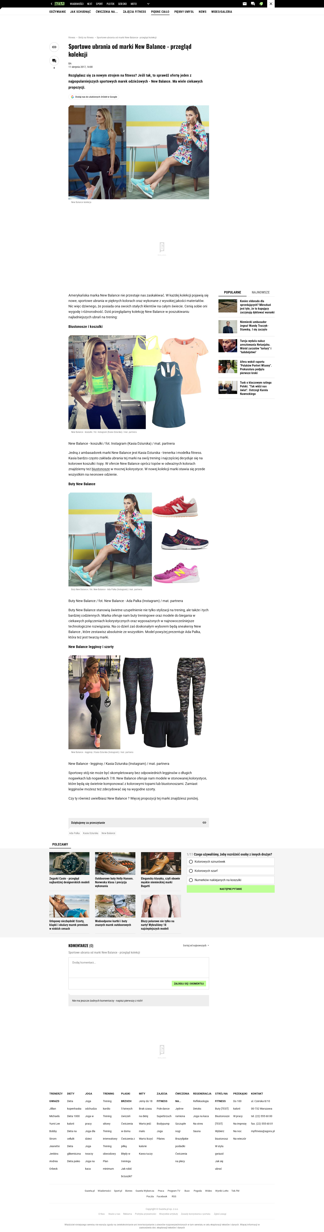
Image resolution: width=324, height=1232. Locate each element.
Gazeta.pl (90, 1190)
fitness (72, 37)
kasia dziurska (90, 833)
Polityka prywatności (145, 1214)
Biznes (128, 1190)
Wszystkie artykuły (168, 1214)
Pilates (161, 1138)
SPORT (99, 3)
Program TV (174, 1190)
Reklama (127, 1214)
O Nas (101, 1214)
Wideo (208, 1190)
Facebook (162, 1196)
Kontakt (257, 1093)
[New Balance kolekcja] (138, 152)
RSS (174, 1196)
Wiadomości (104, 1190)
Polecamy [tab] (60, 844)
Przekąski (240, 1093)
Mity (142, 1093)
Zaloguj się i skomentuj (189, 983)
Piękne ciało (160, 12)
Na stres (198, 1123)
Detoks (197, 1108)
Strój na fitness (86, 37)
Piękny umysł (184, 12)
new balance (108, 833)
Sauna (197, 1131)
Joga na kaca (201, 1116)
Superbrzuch (164, 1116)
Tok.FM (235, 1190)
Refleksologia (201, 1101)
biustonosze (101, 469)
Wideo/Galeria (221, 12)
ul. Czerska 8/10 (260, 1101)
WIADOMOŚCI (76, 3)
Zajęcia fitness (134, 12)
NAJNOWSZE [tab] (261, 292)
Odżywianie (57, 12)
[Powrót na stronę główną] (271, 4)
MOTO (134, 3)
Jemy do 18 (145, 1101)
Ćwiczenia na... (107, 12)
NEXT (89, 3)
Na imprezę (239, 1123)
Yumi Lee (54, 1123)
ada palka (74, 833)
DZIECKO (122, 3)
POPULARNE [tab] (232, 292)
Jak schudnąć (80, 12)
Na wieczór (239, 1138)
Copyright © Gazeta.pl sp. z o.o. (162, 1209)
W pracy (238, 1116)
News (202, 12)
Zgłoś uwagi (220, 1214)
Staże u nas (114, 1214)
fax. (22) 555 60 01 (262, 1123)
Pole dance (163, 1108)
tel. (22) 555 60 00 (261, 1116)
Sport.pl (118, 1190)
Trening (108, 1093)
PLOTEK (111, 3)
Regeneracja (202, 1093)
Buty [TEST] (222, 1108)
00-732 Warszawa (261, 1108)
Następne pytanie (231, 888)
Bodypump (163, 1123)
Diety (70, 1093)
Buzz (187, 1190)
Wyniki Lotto (221, 1190)
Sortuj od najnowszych (194, 945)
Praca (161, 1190)
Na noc (237, 1131)
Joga (88, 1093)
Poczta (150, 1196)
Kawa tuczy (146, 1153)
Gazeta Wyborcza (145, 1190)
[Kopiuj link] (54, 47)
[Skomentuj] (54, 61)
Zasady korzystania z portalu (195, 1214)
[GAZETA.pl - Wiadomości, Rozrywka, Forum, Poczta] (51, 4)
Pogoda (198, 1190)
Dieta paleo (73, 1161)
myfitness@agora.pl (263, 1131)
